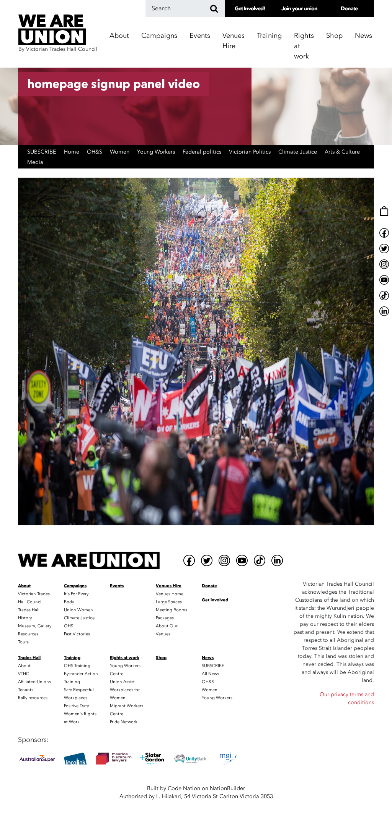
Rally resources (32, 698)
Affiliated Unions (34, 682)
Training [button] (269, 35)
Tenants (25, 690)
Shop (334, 35)
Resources (28, 634)
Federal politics (203, 151)
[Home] (89, 560)
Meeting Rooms (171, 610)
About (24, 666)
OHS (68, 626)
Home (72, 151)
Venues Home (169, 594)
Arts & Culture (342, 151)
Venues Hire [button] (233, 41)
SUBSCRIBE (42, 151)
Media (35, 162)
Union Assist (122, 682)
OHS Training (77, 666)
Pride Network (123, 722)
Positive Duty (76, 706)
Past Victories (77, 634)
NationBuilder (227, 788)
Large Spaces (169, 602)
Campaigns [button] (159, 35)
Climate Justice (298, 151)
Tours (23, 642)
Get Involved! (250, 8)
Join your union (299, 8)
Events (199, 35)
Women (120, 151)
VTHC (23, 674)
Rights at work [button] (304, 46)
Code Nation (184, 788)
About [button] (119, 35)
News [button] (363, 35)
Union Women (78, 610)
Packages (165, 618)
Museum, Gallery (34, 626)
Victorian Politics (250, 151)
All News (210, 674)
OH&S (95, 151)
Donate (349, 8)
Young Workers (156, 151)
